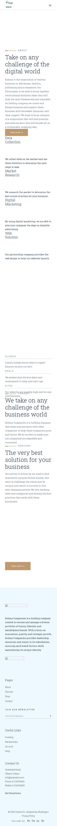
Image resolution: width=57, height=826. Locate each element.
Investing (9, 737)
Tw (33, 820)
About (8, 687)
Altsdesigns (43, 812)
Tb (42, 820)
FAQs (7, 751)
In (38, 820)
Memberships (11, 742)
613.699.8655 (18, 781)
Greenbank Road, (13, 770)
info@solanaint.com (14, 777)
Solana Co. (20, 812)
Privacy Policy (28, 816)
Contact (8, 701)
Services (9, 692)
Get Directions (13, 793)
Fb (28, 820)
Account (9, 746)
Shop (7, 696)
